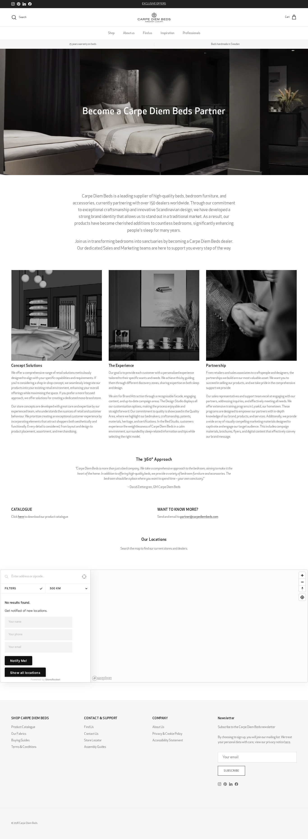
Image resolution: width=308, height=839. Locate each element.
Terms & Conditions (23, 747)
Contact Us (91, 734)
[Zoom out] (302, 582)
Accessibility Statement (167, 740)
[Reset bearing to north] (302, 588)
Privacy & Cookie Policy (167, 734)
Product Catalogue (23, 727)
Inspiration (167, 33)
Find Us (89, 727)
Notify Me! (18, 661)
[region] (199, 626)
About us (128, 33)
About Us (158, 727)
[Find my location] (302, 597)
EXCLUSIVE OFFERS (154, 3)
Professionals (191, 33)
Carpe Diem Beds (28, 823)
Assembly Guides (95, 747)
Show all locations (25, 673)
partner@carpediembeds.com (199, 517)
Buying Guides (20, 740)
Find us (147, 33)
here (21, 517)
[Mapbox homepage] (102, 678)
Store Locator (93, 740)
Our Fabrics (18, 734)
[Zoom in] (302, 575)
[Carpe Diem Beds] (154, 17)
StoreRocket (52, 679)
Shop (111, 33)
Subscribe (231, 771)
